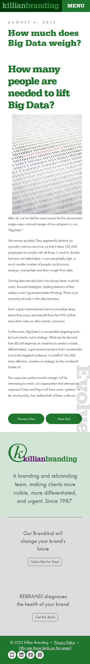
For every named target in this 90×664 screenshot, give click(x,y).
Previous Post (26, 419)
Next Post (64, 419)
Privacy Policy (64, 642)
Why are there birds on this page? (45, 648)
